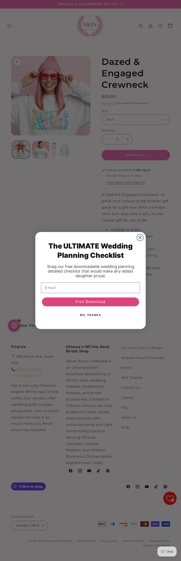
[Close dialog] (140, 237)
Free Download (90, 302)
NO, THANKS (90, 315)
